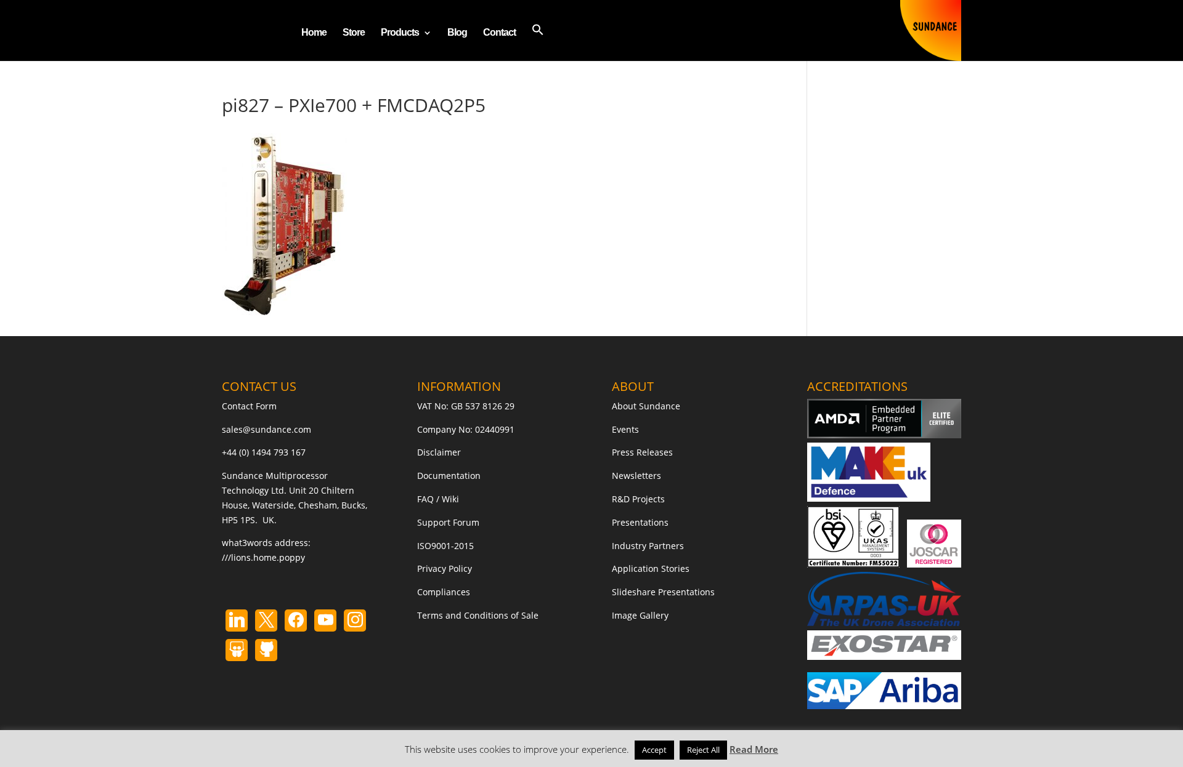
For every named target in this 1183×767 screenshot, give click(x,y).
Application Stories (650, 568)
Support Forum (448, 522)
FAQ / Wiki (438, 499)
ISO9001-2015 (445, 546)
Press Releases (642, 452)
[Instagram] (325, 620)
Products (400, 33)
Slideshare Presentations (663, 592)
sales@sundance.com (266, 429)
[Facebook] (296, 620)
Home (314, 33)
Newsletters (636, 475)
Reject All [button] (703, 749)
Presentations (640, 522)
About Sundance (646, 406)
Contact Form (249, 406)
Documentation (449, 475)
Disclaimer (439, 452)
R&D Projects (638, 499)
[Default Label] (236, 620)
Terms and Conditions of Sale (478, 615)
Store (354, 33)
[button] (538, 42)
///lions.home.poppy (263, 557)
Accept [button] (654, 749)
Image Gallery (640, 615)
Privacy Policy (444, 568)
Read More (754, 749)
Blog (457, 33)
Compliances (443, 592)
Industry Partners (648, 546)
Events (625, 429)
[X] (266, 620)
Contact (499, 33)
